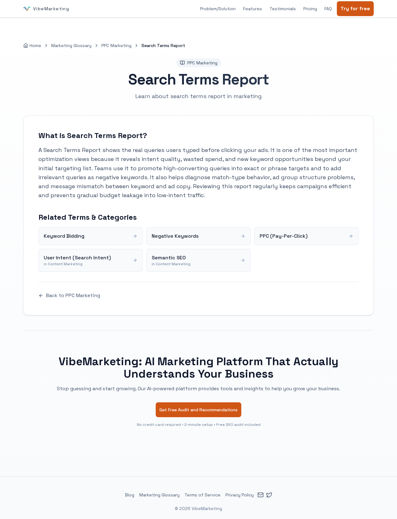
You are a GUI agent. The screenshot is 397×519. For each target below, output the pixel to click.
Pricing (310, 8)
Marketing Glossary (71, 45)
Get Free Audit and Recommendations (198, 410)
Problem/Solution (218, 8)
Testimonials (283, 8)
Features (252, 8)
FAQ (328, 8)
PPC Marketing (116, 45)
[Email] (260, 495)
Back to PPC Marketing (73, 295)
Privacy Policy (239, 495)
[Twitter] (269, 495)
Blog (129, 495)
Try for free (355, 8)
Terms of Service (203, 495)
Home (35, 45)
